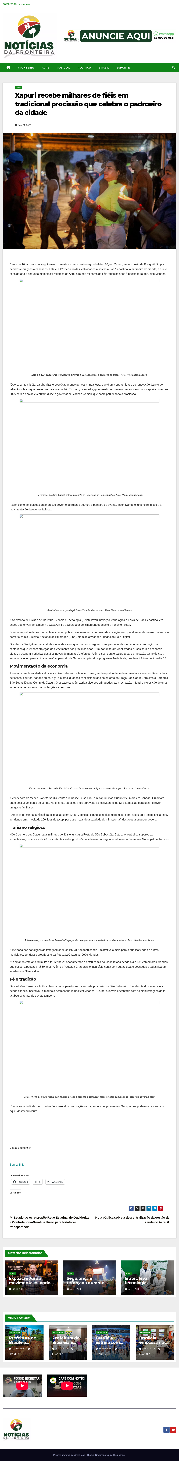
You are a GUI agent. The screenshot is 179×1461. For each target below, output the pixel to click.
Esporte (123, 67)
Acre (45, 67)
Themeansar (119, 1455)
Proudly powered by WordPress (69, 1455)
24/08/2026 (18, 1348)
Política (84, 67)
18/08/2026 (149, 1348)
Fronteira (26, 67)
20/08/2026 (62, 1348)
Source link (17, 1164)
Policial (63, 67)
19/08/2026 (105, 1348)
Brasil (104, 67)
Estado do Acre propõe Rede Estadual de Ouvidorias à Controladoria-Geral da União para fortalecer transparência (49, 1222)
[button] (173, 67)
